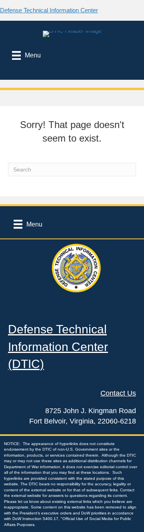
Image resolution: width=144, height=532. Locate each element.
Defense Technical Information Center (49, 10)
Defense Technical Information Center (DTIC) (58, 346)
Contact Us (118, 393)
